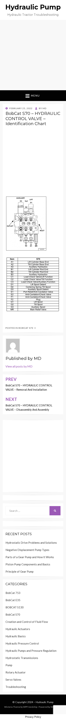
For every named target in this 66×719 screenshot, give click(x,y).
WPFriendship (30, 706)
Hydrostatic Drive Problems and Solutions (31, 542)
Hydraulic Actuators (18, 629)
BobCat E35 (13, 600)
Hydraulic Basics (16, 636)
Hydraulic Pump (33, 7)
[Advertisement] (33, 55)
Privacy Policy (33, 716)
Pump (9, 665)
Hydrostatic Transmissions (22, 658)
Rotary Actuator (16, 672)
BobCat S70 (26, 328)
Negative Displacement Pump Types (27, 549)
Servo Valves (13, 679)
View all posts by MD (19, 366)
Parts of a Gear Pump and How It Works (30, 557)
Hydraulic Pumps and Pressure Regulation (31, 650)
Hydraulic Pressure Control (22, 643)
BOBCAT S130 (15, 607)
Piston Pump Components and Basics (28, 564)
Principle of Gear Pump (20, 571)
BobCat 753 (13, 592)
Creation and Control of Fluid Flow (27, 621)
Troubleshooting (16, 686)
